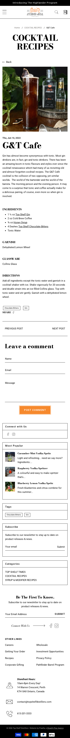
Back (9, 62)
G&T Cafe (50, 28)
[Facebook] (8, 434)
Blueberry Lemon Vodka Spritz (35, 483)
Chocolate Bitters (12, 308)
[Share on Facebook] (13, 312)
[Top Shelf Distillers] (35, 12)
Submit (61, 546)
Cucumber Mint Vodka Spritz (34, 453)
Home (17, 28)
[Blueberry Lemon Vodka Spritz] (10, 487)
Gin (26, 308)
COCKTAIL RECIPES (33, 28)
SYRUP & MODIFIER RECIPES (21, 580)
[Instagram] (13, 434)
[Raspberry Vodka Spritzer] (10, 472)
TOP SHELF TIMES (15, 572)
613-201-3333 (24, 713)
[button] (4, 12)
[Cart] (65, 12)
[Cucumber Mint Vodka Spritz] (10, 457)
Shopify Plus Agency (55, 728)
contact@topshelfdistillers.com (34, 701)
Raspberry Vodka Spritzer (33, 468)
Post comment (35, 410)
